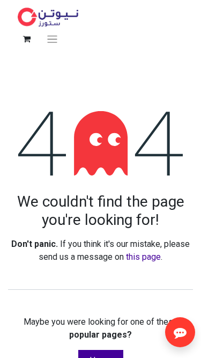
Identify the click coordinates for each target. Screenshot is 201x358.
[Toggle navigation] (52, 39)
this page (143, 257)
